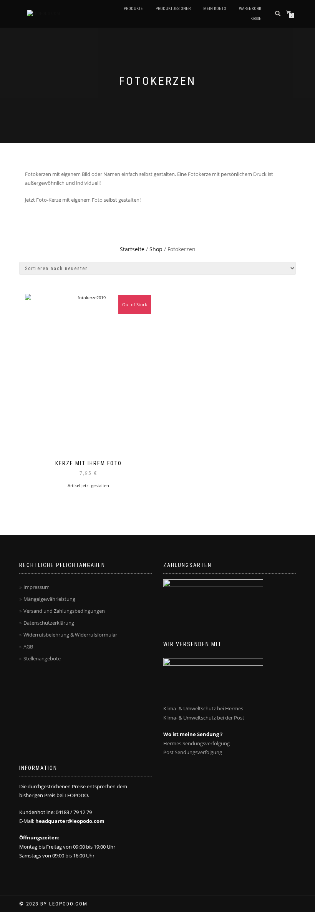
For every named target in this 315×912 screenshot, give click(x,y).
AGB (28, 646)
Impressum (36, 587)
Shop (155, 249)
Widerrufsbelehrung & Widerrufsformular (70, 634)
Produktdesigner (173, 8)
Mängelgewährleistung (49, 598)
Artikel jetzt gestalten (88, 485)
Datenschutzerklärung (48, 622)
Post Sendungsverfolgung (192, 752)
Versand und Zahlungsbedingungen (64, 610)
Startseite (132, 249)
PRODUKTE (133, 8)
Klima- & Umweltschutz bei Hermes (203, 708)
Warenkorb (250, 8)
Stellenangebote (42, 658)
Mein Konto (214, 8)
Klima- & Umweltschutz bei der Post (203, 717)
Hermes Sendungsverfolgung (196, 743)
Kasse (255, 18)
